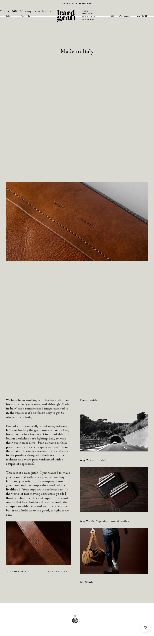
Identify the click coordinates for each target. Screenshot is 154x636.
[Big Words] (114, 551)
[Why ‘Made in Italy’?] (114, 430)
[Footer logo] (77, 622)
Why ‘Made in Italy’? (93, 460)
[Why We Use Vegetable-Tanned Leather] (114, 489)
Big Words (86, 582)
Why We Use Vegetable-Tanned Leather (104, 521)
